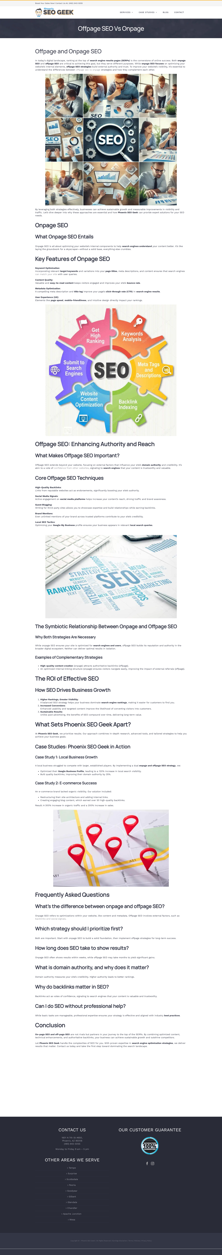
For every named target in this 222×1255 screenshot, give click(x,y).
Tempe (72, 1168)
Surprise (72, 1173)
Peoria (72, 1185)
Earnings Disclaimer (119, 1241)
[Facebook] (147, 1163)
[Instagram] (152, 1163)
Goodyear (72, 1191)
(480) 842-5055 (76, 3)
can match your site (46, 274)
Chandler (72, 1208)
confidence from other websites (71, 468)
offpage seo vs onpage (88, 69)
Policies (137, 1241)
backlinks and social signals (50, 918)
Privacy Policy (146, 1241)
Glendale (72, 1202)
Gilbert (72, 1196)
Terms (130, 1241)
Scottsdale (72, 1179)
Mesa (72, 1219)
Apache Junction (72, 1213)
